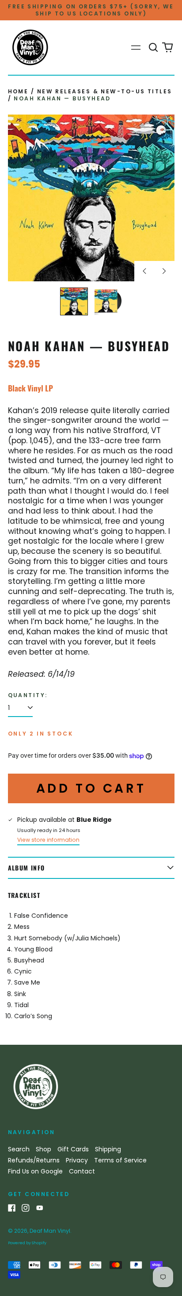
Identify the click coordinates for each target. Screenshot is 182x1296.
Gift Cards (73, 1149)
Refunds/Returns (34, 1160)
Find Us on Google (35, 1171)
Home (18, 91)
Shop (43, 1149)
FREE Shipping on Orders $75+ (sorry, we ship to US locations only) (91, 10)
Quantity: (28, 695)
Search (19, 1149)
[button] (154, 48)
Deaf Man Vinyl (50, 1231)
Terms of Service (120, 1160)
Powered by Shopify (27, 1243)
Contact (82, 1171)
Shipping (108, 1149)
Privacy (77, 1160)
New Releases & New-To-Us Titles (104, 91)
